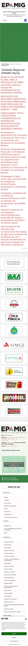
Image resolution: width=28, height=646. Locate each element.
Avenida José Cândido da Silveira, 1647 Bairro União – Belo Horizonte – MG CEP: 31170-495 (13, 439)
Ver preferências (14, 641)
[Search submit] (25, 20)
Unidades (18, 64)
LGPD (19, 644)
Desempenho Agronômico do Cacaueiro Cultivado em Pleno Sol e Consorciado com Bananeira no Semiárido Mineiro (14, 139)
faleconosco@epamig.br (11, 446)
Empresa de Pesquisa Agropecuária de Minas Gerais (14, 12)
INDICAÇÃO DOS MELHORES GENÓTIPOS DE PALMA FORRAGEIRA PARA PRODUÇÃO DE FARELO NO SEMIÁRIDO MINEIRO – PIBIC (13, 103)
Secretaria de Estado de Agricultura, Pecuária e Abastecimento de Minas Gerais (14, 15)
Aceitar (14, 633)
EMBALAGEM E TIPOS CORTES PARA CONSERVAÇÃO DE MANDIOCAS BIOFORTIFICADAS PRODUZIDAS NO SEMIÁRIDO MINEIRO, (12, 121)
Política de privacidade (13, 644)
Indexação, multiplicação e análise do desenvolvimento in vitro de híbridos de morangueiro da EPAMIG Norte (13, 199)
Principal (12, 64)
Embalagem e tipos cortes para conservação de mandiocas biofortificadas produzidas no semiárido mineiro (13, 183)
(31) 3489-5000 (10, 442)
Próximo (24, 248)
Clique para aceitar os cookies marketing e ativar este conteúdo (14, 464)
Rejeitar (14, 637)
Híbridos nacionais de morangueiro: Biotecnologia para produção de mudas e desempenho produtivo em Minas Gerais (13, 216)
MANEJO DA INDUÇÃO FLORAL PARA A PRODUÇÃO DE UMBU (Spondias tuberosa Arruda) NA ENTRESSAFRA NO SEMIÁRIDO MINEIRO (12, 85)
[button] (26, 619)
